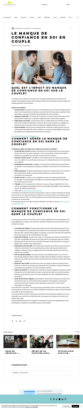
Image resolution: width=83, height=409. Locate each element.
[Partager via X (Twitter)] (16, 321)
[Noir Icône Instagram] (54, 399)
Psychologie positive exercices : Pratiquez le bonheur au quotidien (66, 352)
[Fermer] (81, 406)
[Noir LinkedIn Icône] (62, 399)
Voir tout (77, 331)
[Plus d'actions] (70, 28)
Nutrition (32, 17)
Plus (70, 17)
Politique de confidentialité (31, 407)
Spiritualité (47, 17)
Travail (55, 17)
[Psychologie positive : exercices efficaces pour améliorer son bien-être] (68, 341)
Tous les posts (7, 17)
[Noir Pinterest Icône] (65, 399)
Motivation (63, 17)
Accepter (75, 406)
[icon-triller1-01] (59, 399)
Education (23, 17)
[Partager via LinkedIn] (20, 321)
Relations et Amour (17, 315)
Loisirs (39, 17)
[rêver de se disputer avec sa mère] (41, 341)
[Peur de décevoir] (15, 341)
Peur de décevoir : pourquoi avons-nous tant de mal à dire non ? (13, 352)
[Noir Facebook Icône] (51, 399)
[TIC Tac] (56, 399)
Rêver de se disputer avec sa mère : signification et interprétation (41, 352)
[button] (77, 17)
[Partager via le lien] (24, 321)
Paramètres (66, 406)
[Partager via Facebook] (12, 321)
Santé (16, 17)
